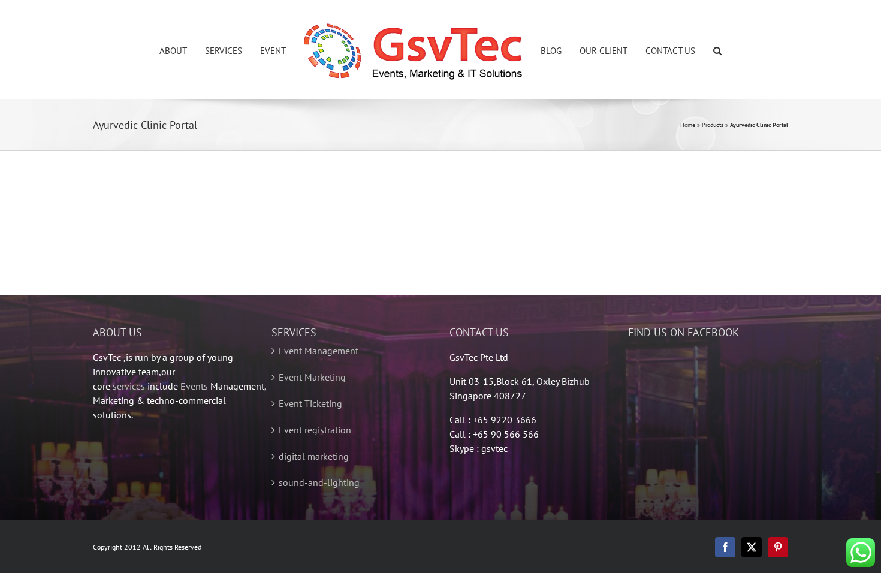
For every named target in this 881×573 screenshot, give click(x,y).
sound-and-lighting (319, 482)
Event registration (315, 430)
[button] (690, 50)
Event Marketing (312, 377)
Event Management (318, 351)
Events (194, 386)
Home (687, 125)
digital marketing (314, 456)
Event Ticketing (310, 403)
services (129, 386)
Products (712, 125)
